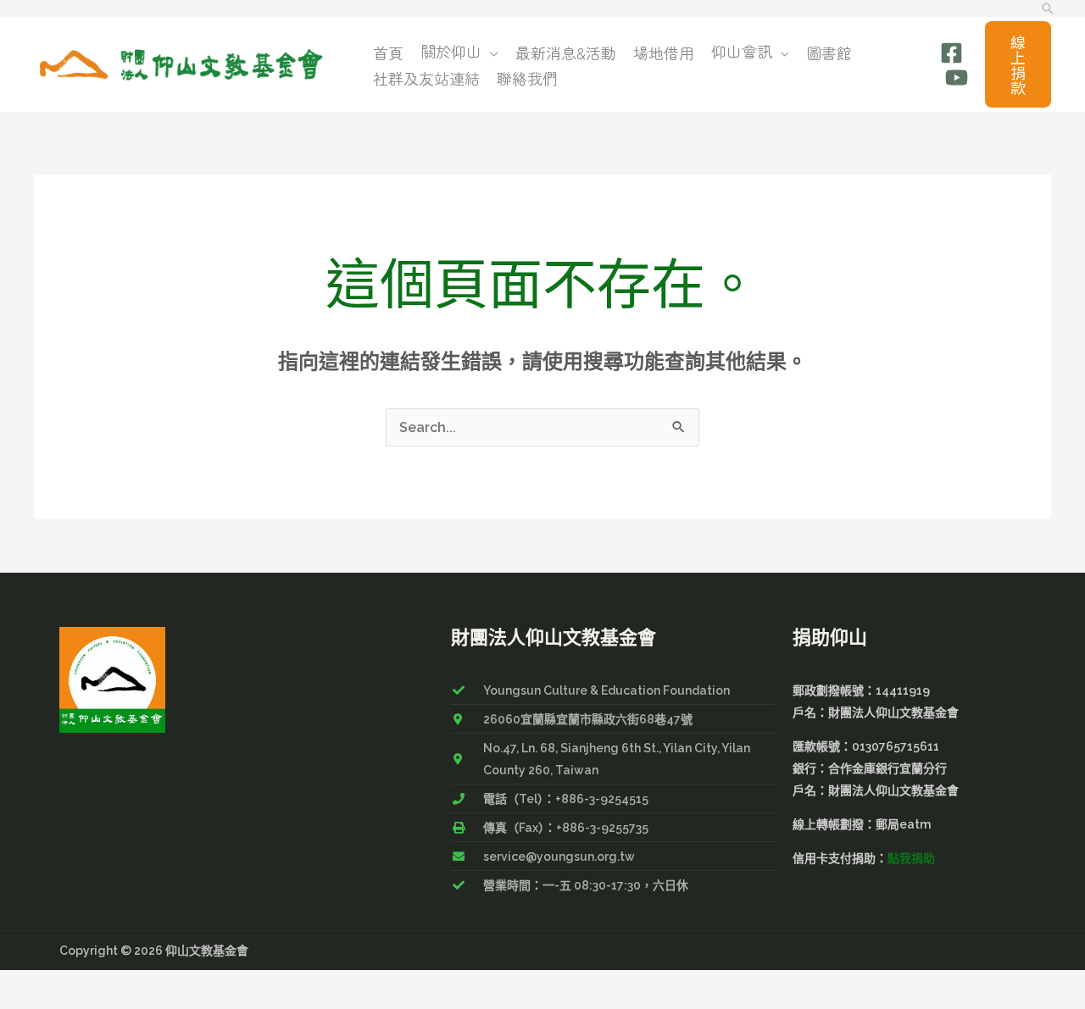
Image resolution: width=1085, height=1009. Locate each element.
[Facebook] (951, 53)
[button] (1047, 8)
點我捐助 (911, 858)
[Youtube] (956, 77)
